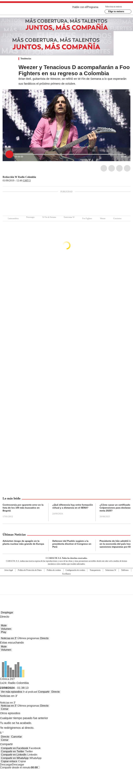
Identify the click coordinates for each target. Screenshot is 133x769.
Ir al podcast (30, 691)
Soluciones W (110, 570)
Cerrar (4, 709)
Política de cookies (54, 570)
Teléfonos (125, 570)
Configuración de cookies (75, 570)
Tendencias (25, 58)
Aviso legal (8, 570)
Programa (92, 7)
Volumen (6, 628)
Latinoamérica (13, 218)
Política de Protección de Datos (30, 570)
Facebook (104, 168)
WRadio (20, 9)
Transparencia (95, 570)
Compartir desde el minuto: (19, 767)
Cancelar (16, 736)
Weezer (102, 218)
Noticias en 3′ (9, 638)
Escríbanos (66, 574)
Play (3, 632)
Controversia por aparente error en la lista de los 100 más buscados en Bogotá (23, 507)
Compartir (43, 691)
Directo (44, 638)
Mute (4, 625)
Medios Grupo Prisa (66, 591)
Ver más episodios (11, 691)
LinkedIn (119, 168)
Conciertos (117, 218)
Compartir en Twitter (12, 751)
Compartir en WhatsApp (15, 758)
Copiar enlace (9, 761)
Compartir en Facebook (14, 748)
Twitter (111, 168)
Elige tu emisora (116, 11)
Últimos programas (28, 638)
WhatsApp (127, 168)
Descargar (6, 764)
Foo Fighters (87, 218)
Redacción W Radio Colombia (19, 177)
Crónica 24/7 (7, 679)
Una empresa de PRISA (66, 583)
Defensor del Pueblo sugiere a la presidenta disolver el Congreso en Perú (71, 544)
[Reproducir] (9, 154)
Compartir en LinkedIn (13, 754)
